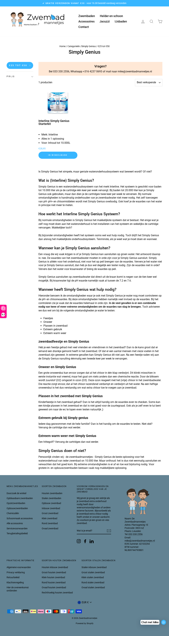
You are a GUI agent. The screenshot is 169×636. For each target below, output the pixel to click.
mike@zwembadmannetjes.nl (140, 540)
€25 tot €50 (18, 65)
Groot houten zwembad (54, 572)
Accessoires (86, 21)
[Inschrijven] (109, 531)
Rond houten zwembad (54, 582)
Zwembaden (86, 16)
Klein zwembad (49, 518)
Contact (83, 27)
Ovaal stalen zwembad (93, 587)
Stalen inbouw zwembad (94, 567)
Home (62, 46)
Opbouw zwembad (51, 503)
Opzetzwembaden (16, 503)
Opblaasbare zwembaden (20, 498)
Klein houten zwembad (53, 577)
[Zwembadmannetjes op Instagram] (79, 541)
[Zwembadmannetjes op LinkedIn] (92, 541)
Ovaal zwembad (50, 528)
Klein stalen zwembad (93, 577)
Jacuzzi (105, 21)
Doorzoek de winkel (16, 493)
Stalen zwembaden (51, 498)
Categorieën (74, 46)
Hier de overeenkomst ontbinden (18, 589)
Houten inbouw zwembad (55, 567)
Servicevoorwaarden (17, 528)
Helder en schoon (111, 16)
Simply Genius (88, 46)
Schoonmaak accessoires (20, 518)
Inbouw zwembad (51, 508)
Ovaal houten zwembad (54, 587)
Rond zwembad (50, 523)
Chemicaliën (13, 513)
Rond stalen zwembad (93, 582)
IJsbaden (121, 21)
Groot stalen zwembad (93, 572)
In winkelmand (58, 155)
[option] (84, 3)
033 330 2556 (135, 534)
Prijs (11, 76)
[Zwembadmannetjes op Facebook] (85, 541)
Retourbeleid (13, 577)
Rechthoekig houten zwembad (57, 592)
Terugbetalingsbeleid (17, 533)
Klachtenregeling (15, 582)
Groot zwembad (50, 513)
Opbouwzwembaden (17, 508)
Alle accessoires (15, 523)
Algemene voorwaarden (19, 567)
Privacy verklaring (16, 572)
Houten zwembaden (52, 493)
